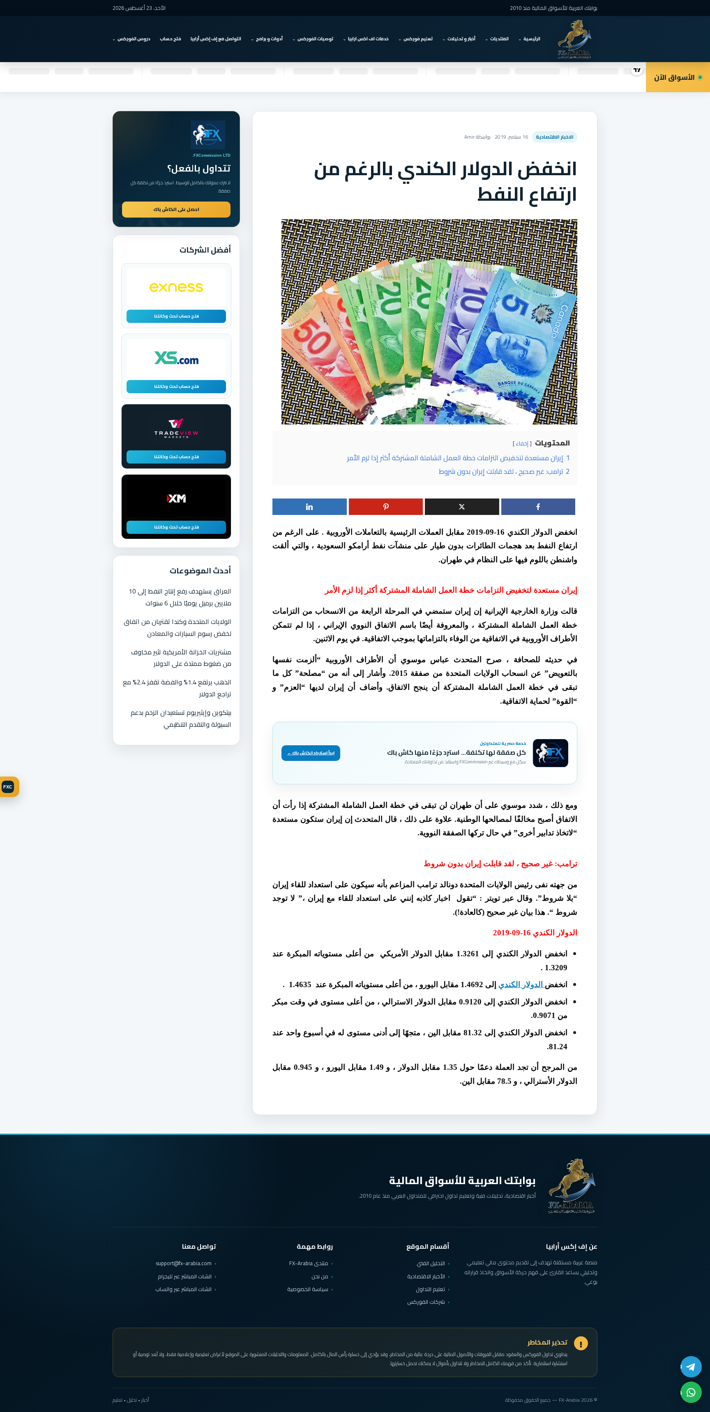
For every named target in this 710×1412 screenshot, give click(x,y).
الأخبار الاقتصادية (426, 1276)
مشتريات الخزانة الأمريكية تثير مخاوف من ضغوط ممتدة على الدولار (181, 658)
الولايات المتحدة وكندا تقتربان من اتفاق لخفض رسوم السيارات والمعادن (177, 627)
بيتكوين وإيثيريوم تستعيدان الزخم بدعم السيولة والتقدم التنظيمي (181, 718)
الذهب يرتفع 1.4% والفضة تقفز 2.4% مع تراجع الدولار (177, 688)
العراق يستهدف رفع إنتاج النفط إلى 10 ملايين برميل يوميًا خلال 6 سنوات (180, 597)
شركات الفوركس (426, 1302)
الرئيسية (531, 39)
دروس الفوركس (134, 39)
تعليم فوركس (418, 39)
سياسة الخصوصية (307, 1289)
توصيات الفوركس (315, 39)
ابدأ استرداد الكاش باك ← (310, 753)
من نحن (319, 1276)
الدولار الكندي (521, 984)
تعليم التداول (430, 1289)
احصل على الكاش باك (176, 209)
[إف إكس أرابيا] (574, 39)
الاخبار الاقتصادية (555, 136)
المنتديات (499, 39)
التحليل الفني (431, 1263)
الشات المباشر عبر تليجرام (185, 1276)
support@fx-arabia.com (184, 1263)
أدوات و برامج (269, 39)
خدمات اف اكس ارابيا (368, 39)
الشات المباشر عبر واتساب (183, 1289)
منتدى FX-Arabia (308, 1263)
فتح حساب (170, 39)
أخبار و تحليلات (461, 39)
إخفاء (522, 443)
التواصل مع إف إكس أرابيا (216, 39)
